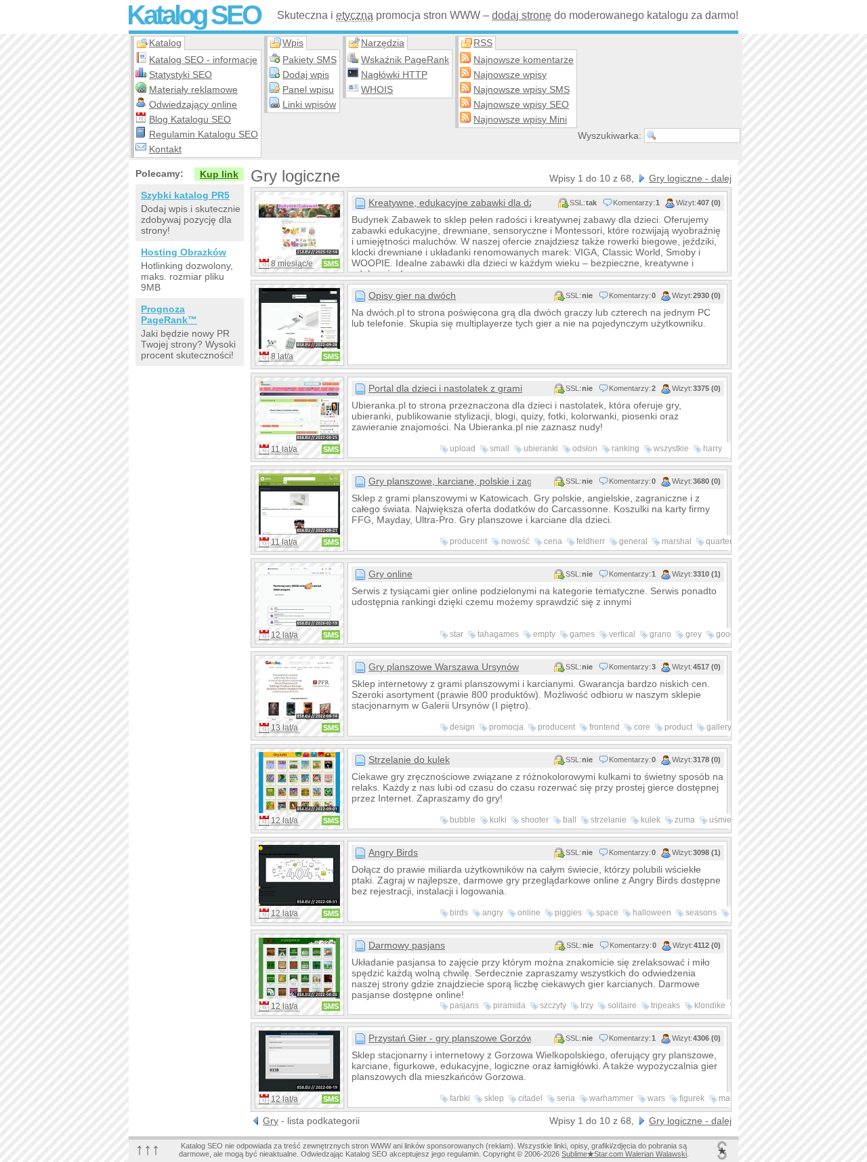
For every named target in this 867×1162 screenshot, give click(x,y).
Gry (270, 1120)
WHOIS (377, 89)
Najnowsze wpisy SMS (521, 89)
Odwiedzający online (193, 104)
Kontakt (165, 149)
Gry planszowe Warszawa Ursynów (443, 666)
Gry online (390, 573)
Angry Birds (393, 852)
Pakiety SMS (309, 59)
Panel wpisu (308, 89)
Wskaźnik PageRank (405, 59)
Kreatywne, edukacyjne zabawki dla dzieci (449, 202)
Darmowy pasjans (406, 945)
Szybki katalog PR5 (185, 195)
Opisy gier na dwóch (412, 295)
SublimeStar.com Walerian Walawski (624, 1154)
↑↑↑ (147, 1149)
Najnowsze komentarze (523, 59)
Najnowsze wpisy (510, 74)
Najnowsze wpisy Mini (520, 119)
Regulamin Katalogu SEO (203, 134)
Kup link (219, 174)
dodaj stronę (521, 15)
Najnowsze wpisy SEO (521, 104)
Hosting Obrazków (183, 252)
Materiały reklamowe (193, 89)
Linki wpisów (309, 104)
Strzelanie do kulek (409, 759)
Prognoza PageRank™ (169, 314)
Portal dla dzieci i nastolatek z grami (445, 388)
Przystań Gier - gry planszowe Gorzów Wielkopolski (449, 1038)
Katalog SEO (193, 15)
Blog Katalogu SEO (190, 119)
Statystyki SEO (180, 74)
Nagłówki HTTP (394, 74)
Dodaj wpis (305, 74)
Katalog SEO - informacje (203, 59)
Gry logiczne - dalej (690, 178)
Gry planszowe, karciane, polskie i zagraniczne (449, 481)
